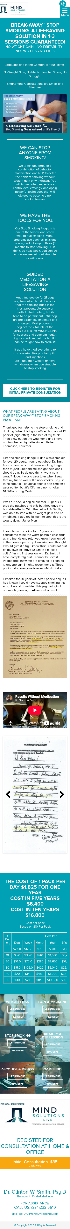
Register (18, 1016)
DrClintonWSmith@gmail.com (41, 1213)
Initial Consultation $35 (35, 1163)
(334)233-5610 (43, 1207)
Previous (9, 795)
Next (60, 795)
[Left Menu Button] (65, 15)
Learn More (17, 1008)
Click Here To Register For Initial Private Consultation (35, 390)
